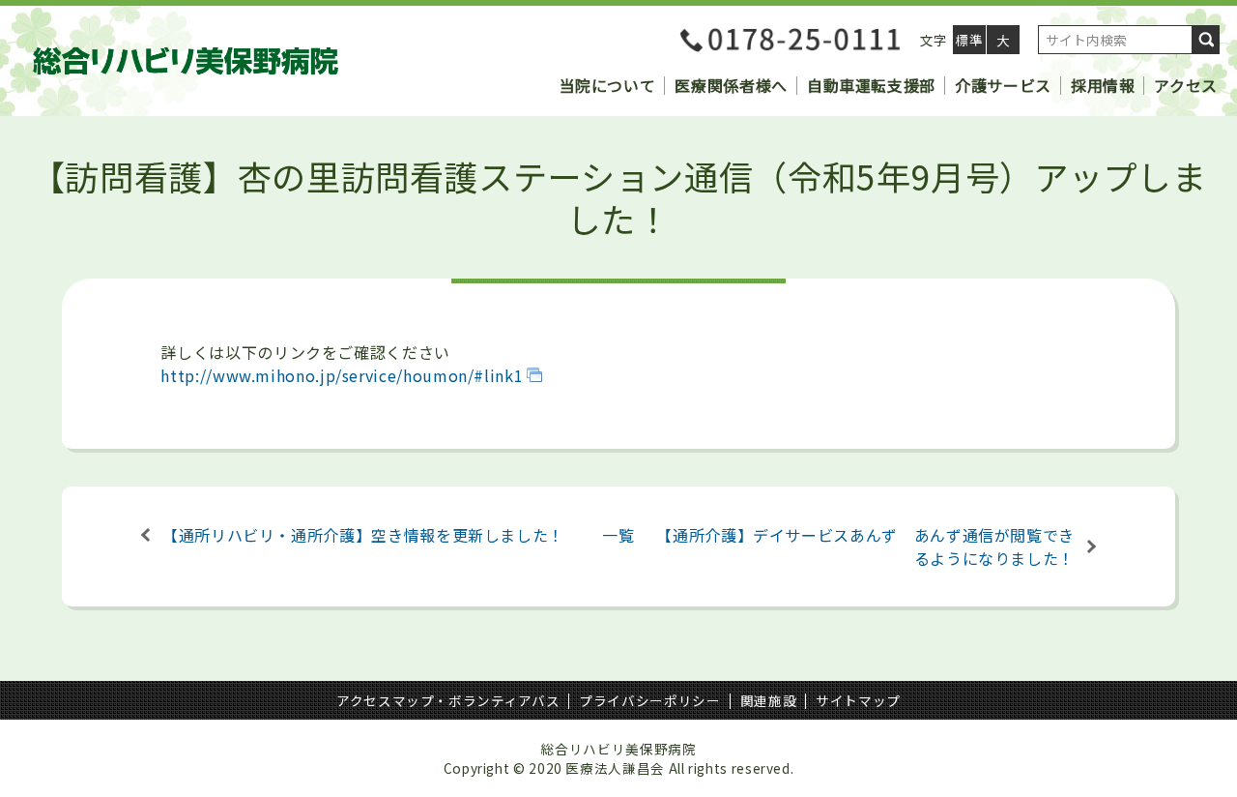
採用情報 (1103, 85)
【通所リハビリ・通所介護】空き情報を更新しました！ (363, 534)
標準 (969, 39)
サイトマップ (858, 700)
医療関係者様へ (731, 85)
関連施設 (768, 700)
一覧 (618, 534)
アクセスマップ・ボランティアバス (448, 700)
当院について (608, 85)
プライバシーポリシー (649, 700)
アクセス (1186, 85)
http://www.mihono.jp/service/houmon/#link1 (341, 375)
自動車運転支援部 (871, 85)
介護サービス (1003, 85)
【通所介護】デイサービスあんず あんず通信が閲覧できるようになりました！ (865, 546)
